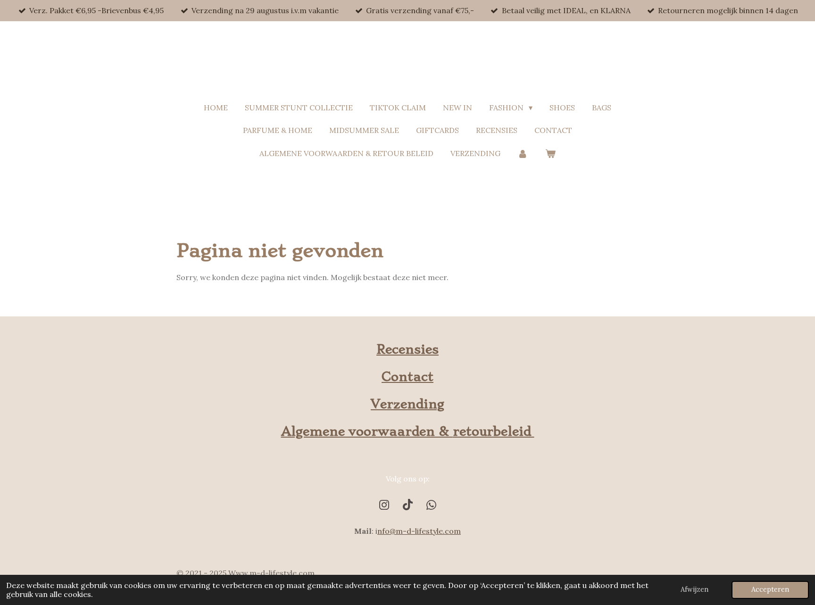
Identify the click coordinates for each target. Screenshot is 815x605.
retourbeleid (493, 431)
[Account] (522, 153)
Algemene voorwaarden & (367, 431)
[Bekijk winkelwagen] (550, 153)
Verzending (407, 404)
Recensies (407, 349)
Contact (407, 377)
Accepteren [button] (770, 589)
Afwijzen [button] (694, 589)
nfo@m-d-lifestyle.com (419, 531)
